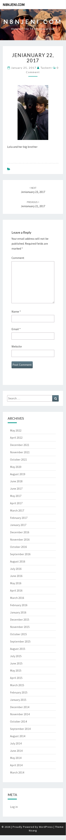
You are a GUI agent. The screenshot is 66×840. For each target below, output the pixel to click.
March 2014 (17, 772)
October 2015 (18, 634)
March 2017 (17, 510)
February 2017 (18, 518)
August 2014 (17, 736)
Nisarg (33, 830)
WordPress (46, 826)
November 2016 (20, 539)
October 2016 (18, 547)
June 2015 (16, 663)
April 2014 (16, 765)
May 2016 (15, 583)
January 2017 (18, 525)
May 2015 (15, 670)
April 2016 (16, 590)
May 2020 (15, 467)
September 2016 (20, 554)
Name (16, 311)
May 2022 (15, 430)
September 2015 (20, 641)
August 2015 (17, 649)
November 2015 (20, 627)
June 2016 (16, 576)
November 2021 (20, 452)
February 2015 (18, 692)
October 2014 (18, 721)
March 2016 (17, 598)
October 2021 (18, 459)
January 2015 (18, 700)
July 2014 (16, 743)
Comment (18, 258)
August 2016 (17, 561)
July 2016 (16, 569)
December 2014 (19, 707)
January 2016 (18, 612)
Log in (14, 807)
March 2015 (17, 685)
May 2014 (15, 758)
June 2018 (16, 481)
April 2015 (16, 678)
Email (16, 329)
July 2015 (16, 656)
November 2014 (20, 714)
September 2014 (20, 729)
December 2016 (19, 532)
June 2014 (16, 750)
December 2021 (19, 445)
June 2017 (16, 488)
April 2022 (16, 437)
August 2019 (17, 474)
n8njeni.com (14, 4)
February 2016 (18, 605)
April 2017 (16, 503)
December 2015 (19, 619)
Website (17, 346)
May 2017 (15, 496)
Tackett (46, 67)
